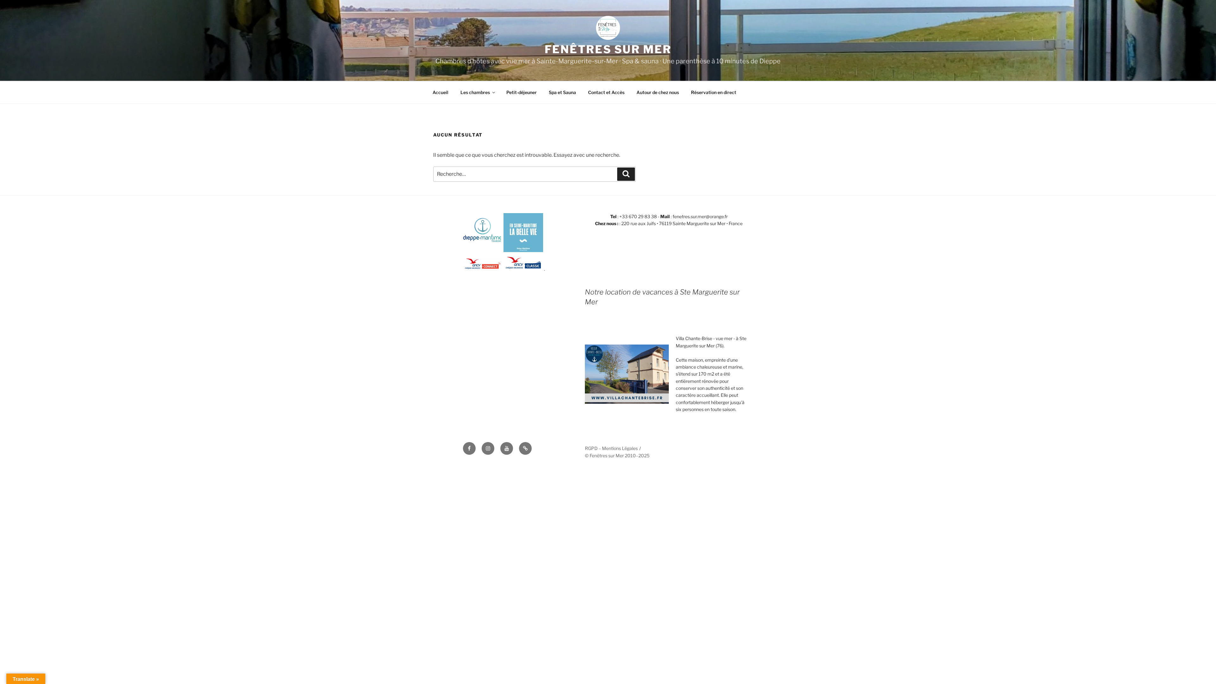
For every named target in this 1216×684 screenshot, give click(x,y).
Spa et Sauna (562, 92)
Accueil (440, 92)
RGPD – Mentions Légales (611, 448)
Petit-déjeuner (521, 92)
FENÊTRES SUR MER (608, 49)
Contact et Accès (606, 92)
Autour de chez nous (657, 92)
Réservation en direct (713, 92)
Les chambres (475, 92)
